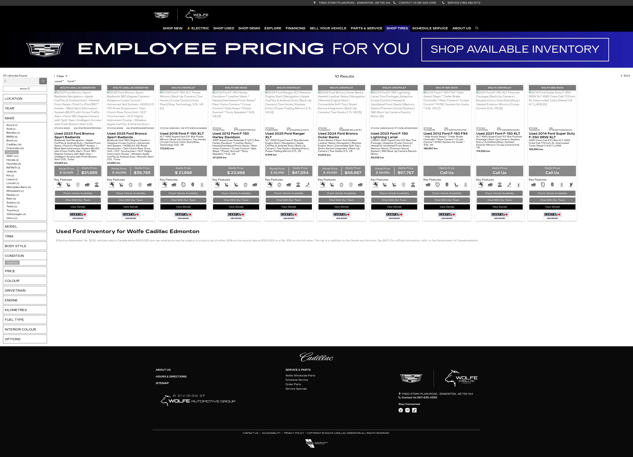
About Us (163, 370)
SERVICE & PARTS (298, 370)
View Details (78, 206)
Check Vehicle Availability (78, 193)
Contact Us (250, 433)
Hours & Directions (171, 376)
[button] (173, 28)
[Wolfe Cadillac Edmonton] (181, 15)
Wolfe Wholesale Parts (300, 375)
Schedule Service (297, 379)
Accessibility (271, 433)
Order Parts (293, 384)
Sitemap (162, 383)
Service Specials (296, 388)
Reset (24, 88)
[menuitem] (26, 263)
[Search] (43, 81)
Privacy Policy (294, 433)
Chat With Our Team (78, 200)
